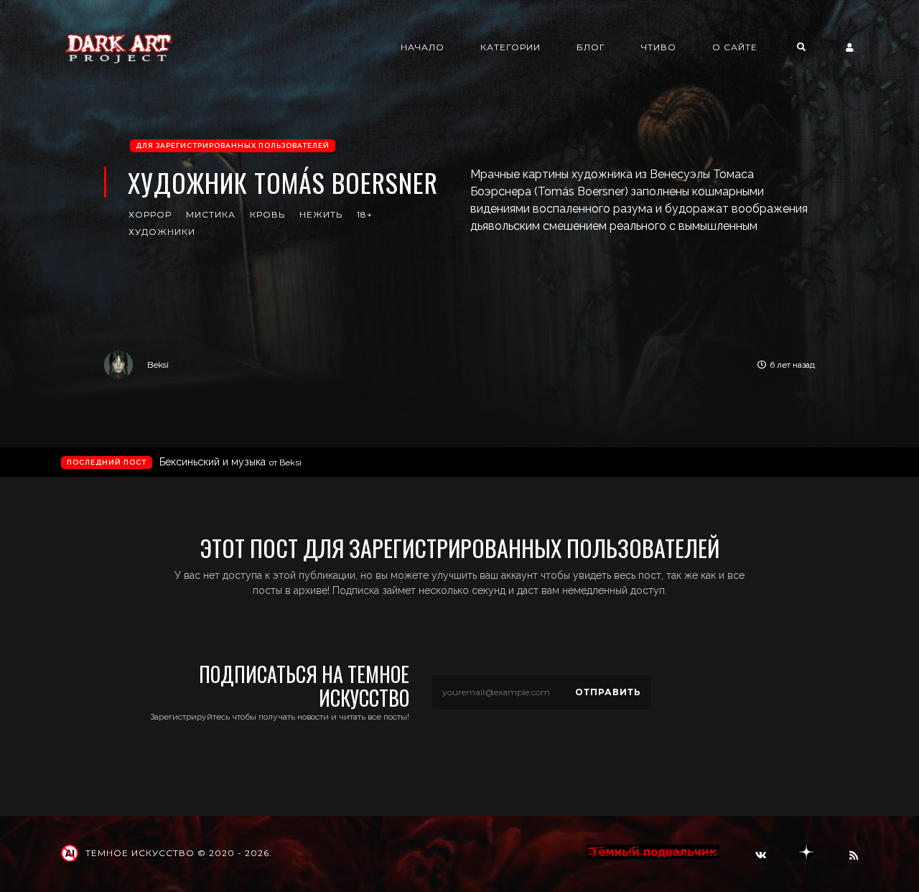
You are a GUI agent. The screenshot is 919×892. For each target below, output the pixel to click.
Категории (510, 47)
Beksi (158, 364)
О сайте (734, 47)
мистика (210, 214)
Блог (591, 47)
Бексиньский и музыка (230, 462)
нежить (320, 214)
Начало (422, 47)
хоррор (150, 214)
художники (162, 231)
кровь (267, 214)
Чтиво (658, 47)
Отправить (608, 692)
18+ (365, 214)
